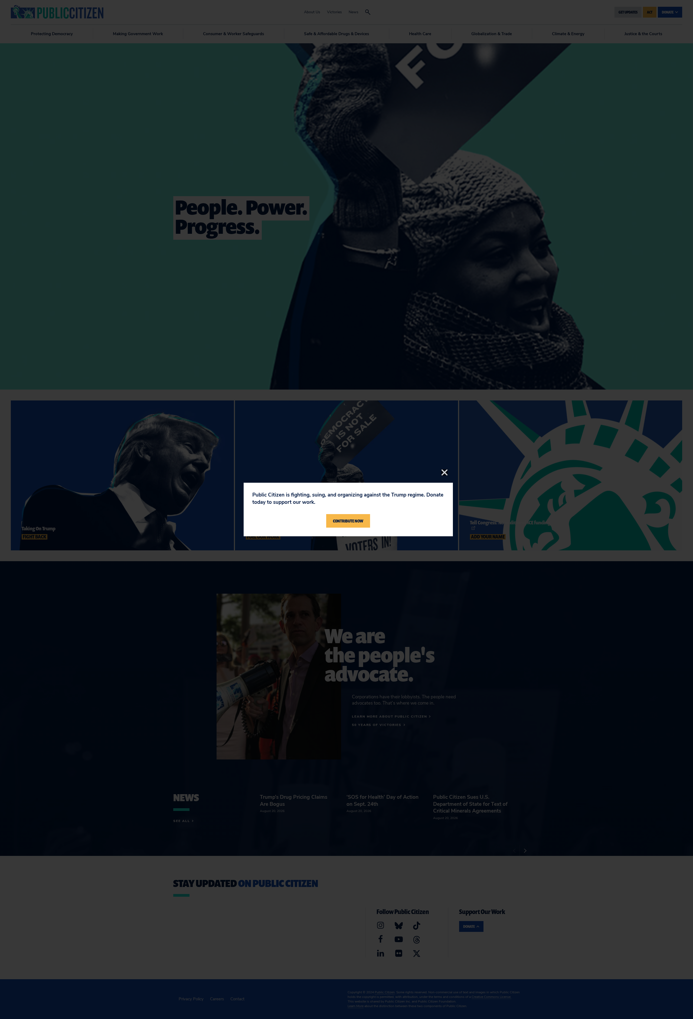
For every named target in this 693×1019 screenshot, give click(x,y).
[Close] (444, 472)
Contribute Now (348, 521)
